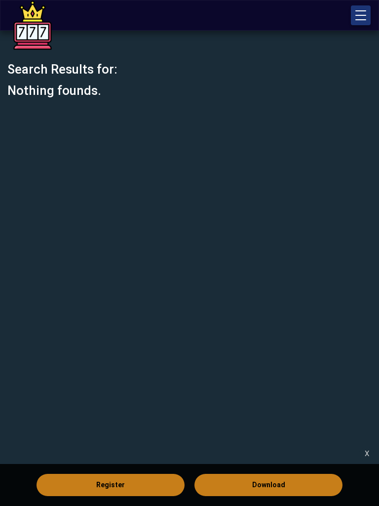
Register (110, 485)
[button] (361, 15)
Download (268, 485)
